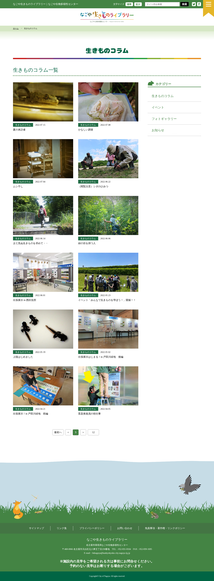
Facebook (199, 4)
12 (93, 432)
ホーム (16, 28)
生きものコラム (23, 125)
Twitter (194, 4)
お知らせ (158, 130)
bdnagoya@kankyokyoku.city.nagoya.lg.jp (111, 553)
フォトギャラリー (164, 118)
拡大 (138, 4)
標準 (129, 4)
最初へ (58, 432)
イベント (158, 107)
